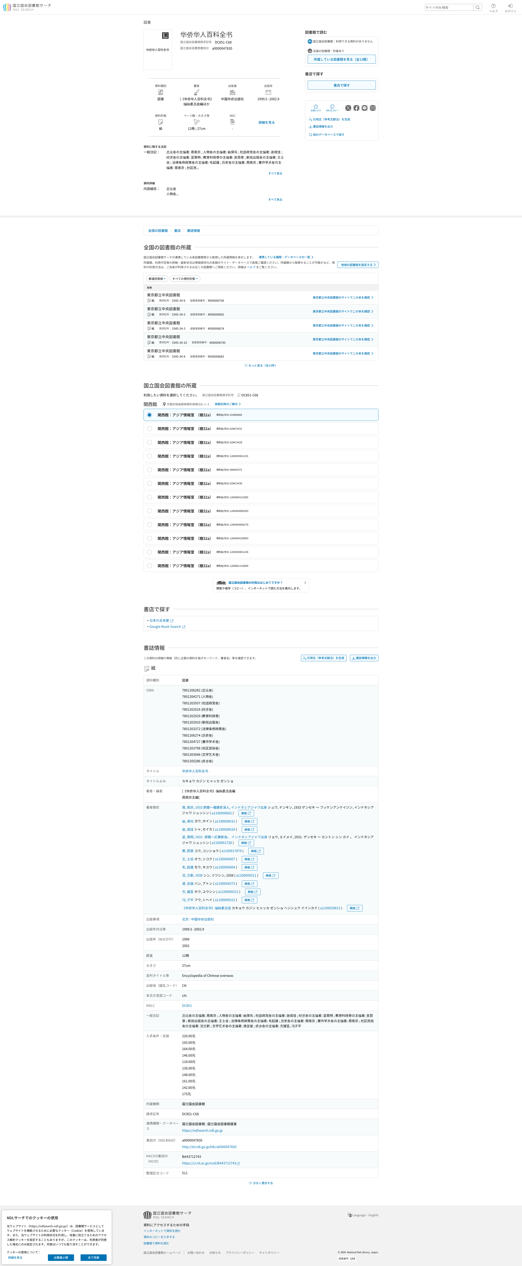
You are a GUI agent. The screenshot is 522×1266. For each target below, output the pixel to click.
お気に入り (316, 110)
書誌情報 (193, 230)
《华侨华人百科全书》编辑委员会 (206, 907)
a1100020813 (330, 907)
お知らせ (215, 1252)
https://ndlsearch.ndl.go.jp (202, 1130)
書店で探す (342, 85)
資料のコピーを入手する (159, 1237)
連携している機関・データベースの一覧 (284, 257)
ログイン (510, 11)
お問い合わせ (196, 1252)
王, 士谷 (188, 858)
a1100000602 (222, 812)
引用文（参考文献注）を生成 (331, 119)
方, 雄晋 (188, 891)
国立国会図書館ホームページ (162, 1252)
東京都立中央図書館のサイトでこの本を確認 (341, 297)
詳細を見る (267, 122)
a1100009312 (228, 891)
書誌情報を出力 (323, 126)
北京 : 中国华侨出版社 (198, 919)
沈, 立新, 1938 (192, 875)
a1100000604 (225, 867)
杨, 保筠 (188, 821)
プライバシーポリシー (240, 1252)
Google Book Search (165, 626)
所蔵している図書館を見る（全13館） (342, 59)
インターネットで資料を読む (162, 1231)
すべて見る (275, 173)
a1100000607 (225, 858)
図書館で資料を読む (156, 1243)
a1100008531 (225, 821)
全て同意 (93, 1257)
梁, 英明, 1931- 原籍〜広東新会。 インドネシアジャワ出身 (224, 836)
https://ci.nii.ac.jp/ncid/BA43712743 (209, 1162)
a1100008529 (225, 829)
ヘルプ (493, 11)
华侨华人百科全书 (195, 770)
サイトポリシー (269, 1252)
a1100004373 (225, 883)
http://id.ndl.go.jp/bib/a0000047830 (209, 1146)
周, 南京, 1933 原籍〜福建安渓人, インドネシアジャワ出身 (224, 807)
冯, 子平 (188, 899)
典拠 (244, 813)
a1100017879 (231, 850)
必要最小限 (61, 1257)
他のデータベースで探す (328, 134)
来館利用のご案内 (226, 404)
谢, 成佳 (188, 829)
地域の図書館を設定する (357, 265)
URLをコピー (332, 110)
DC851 (187, 1005)
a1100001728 (222, 842)
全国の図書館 (158, 230)
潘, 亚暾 (188, 883)
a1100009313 (225, 899)
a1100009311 (246, 875)
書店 (177, 230)
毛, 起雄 (188, 867)
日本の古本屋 (159, 620)
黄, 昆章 (188, 850)
